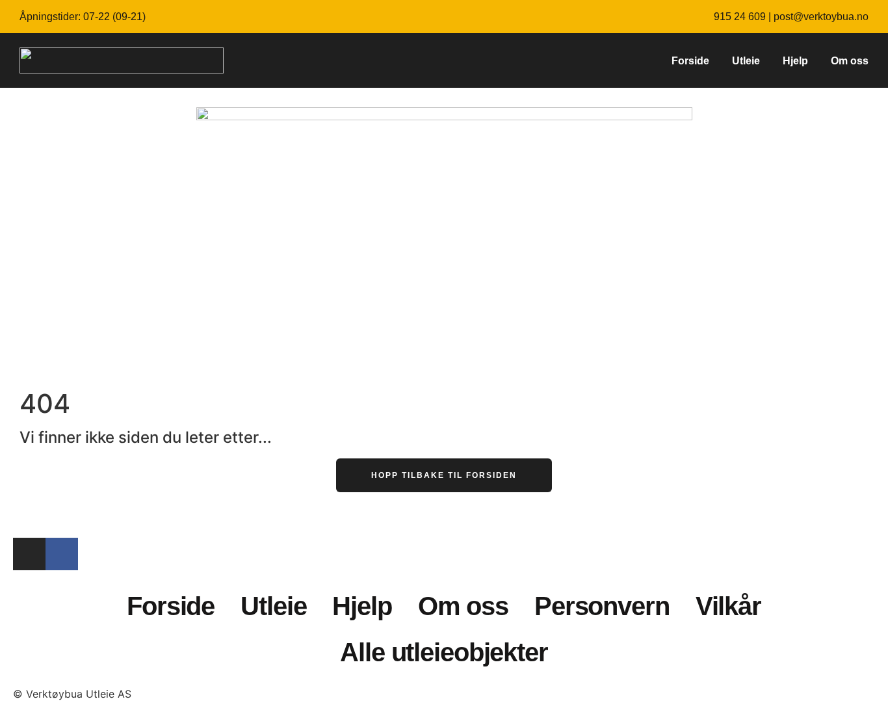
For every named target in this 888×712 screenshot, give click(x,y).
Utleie (746, 60)
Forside (690, 60)
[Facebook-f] (62, 554)
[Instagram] (29, 554)
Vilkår (728, 606)
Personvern (602, 606)
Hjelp (795, 60)
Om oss (849, 60)
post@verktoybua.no (821, 16)
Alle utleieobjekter (444, 652)
